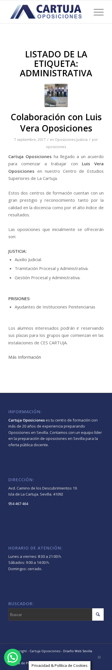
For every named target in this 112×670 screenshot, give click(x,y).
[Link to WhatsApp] (99, 657)
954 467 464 (18, 503)
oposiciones (56, 146)
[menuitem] (25, 663)
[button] (12, 657)
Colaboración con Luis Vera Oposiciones (56, 122)
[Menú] (96, 11)
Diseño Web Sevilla (77, 651)
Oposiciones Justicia (71, 139)
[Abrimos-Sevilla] (56, 95)
